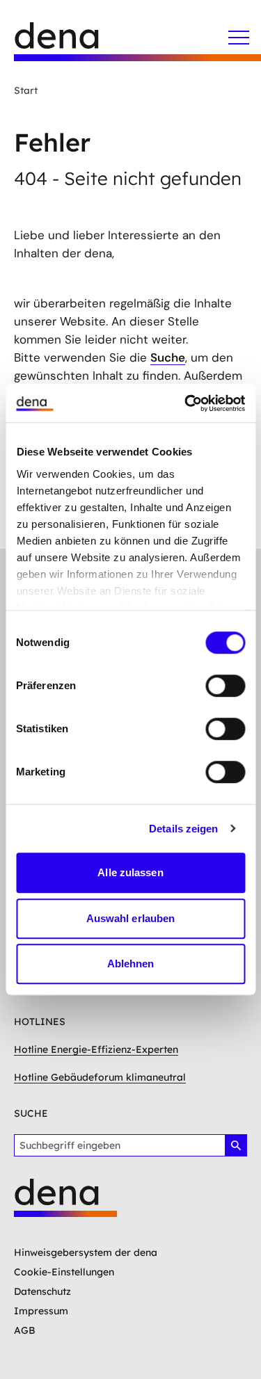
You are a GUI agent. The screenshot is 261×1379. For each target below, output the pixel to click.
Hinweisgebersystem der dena (85, 1252)
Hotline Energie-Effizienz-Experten (96, 1049)
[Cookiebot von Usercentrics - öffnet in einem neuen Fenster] (186, 403)
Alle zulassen (130, 872)
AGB (24, 1330)
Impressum (41, 1311)
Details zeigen (183, 828)
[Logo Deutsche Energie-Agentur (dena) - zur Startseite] (69, 41)
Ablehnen (131, 963)
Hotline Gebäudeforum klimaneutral (100, 1077)
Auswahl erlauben (130, 918)
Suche (167, 357)
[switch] (225, 686)
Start (26, 90)
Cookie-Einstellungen (64, 1272)
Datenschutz (42, 1291)
